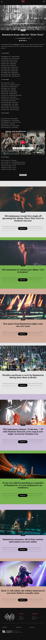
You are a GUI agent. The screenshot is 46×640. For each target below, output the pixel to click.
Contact (34, 619)
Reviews (21, 619)
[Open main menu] (44, 1)
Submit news (35, 617)
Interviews (21, 617)
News (23, 30)
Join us (33, 616)
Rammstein (23, 175)
